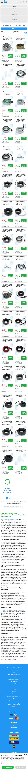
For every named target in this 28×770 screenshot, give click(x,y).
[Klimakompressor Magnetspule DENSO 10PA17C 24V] (7, 211)
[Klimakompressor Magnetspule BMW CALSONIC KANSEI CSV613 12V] (20, 74)
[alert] (14, 761)
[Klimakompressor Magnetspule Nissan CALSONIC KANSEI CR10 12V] (7, 129)
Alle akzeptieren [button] (8, 767)
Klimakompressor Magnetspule (10, 519)
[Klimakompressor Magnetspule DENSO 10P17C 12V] (7, 459)
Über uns (14, 689)
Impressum (14, 691)
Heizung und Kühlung (14, 683)
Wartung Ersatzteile (14, 670)
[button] (2, 763)
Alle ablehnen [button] (20, 767)
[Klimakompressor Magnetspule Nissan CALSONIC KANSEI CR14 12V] (7, 156)
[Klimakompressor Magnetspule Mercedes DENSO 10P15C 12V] (20, 431)
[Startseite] (4, 2)
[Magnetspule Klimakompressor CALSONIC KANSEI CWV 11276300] (20, 156)
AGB (14, 698)
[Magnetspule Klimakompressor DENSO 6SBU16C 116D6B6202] (20, 321)
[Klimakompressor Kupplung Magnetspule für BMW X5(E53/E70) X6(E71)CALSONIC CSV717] (20, 101)
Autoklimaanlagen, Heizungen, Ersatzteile (14, 667)
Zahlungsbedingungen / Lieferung (14, 696)
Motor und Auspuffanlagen (14, 674)
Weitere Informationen (16, 761)
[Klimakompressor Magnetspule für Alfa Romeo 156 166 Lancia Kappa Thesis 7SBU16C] (20, 376)
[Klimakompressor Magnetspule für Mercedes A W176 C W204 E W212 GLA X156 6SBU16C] (7, 294)
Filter (2, 31)
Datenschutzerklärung (14, 700)
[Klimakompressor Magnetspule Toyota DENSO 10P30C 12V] (20, 459)
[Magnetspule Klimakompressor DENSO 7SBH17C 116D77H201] (20, 349)
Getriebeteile (14, 681)
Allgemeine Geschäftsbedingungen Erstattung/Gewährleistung (14, 703)
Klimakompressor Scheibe (7, 557)
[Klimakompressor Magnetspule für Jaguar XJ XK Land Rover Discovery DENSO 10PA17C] (20, 184)
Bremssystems (14, 676)
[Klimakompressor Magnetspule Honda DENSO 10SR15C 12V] (20, 211)
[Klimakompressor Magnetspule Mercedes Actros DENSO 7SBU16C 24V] (7, 431)
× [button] (26, 754)
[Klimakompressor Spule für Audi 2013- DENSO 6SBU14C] (20, 294)
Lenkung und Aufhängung (14, 679)
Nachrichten (14, 706)
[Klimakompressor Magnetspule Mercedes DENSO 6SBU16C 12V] (7, 321)
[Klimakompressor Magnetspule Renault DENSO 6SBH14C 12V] (20, 239)
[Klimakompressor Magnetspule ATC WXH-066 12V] (7, 46)
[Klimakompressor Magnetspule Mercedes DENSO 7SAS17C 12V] (7, 376)
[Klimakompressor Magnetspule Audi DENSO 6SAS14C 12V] (20, 266)
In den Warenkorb (10, 56)
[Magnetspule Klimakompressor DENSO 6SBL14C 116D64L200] (7, 266)
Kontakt (14, 693)
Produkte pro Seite (15, 31)
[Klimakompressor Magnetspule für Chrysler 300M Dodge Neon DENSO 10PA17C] (7, 184)
